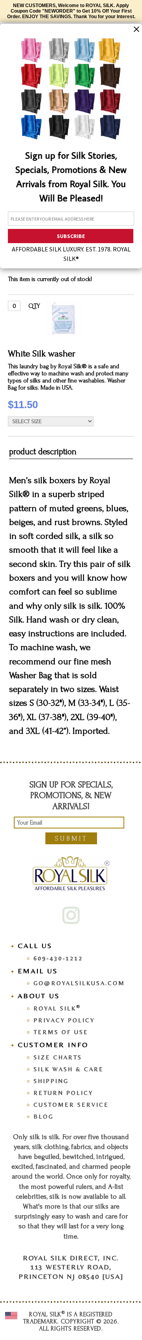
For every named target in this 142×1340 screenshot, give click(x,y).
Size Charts (58, 1057)
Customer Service (71, 1104)
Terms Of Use (61, 1032)
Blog (44, 1116)
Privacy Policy (64, 1020)
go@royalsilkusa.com (79, 983)
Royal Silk (57, 1008)
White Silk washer (41, 353)
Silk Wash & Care (69, 1069)
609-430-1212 (58, 958)
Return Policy (63, 1092)
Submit (71, 838)
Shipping (51, 1081)
